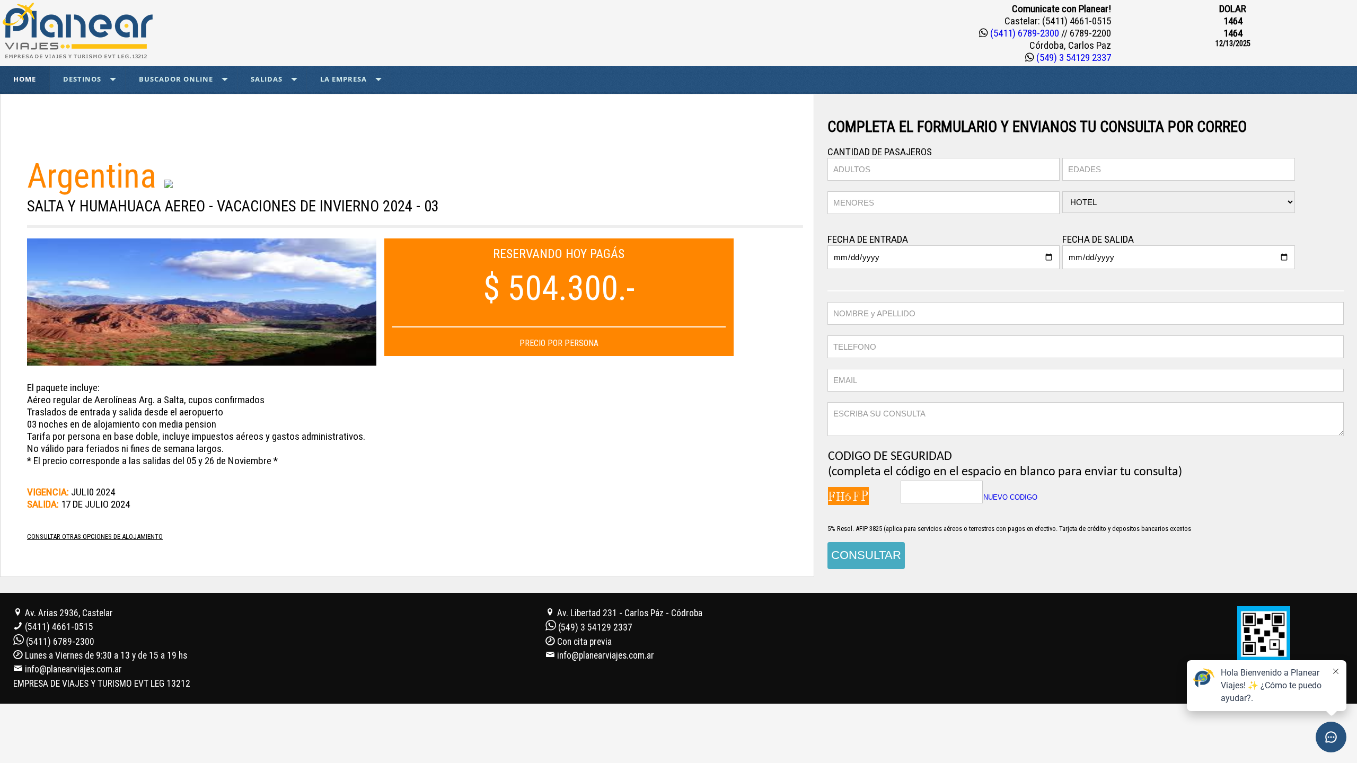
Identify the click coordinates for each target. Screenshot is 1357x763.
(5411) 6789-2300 (1024, 33)
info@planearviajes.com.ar (73, 669)
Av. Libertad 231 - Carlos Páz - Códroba (628, 613)
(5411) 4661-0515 (59, 627)
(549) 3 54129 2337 (1072, 57)
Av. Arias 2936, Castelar (68, 613)
